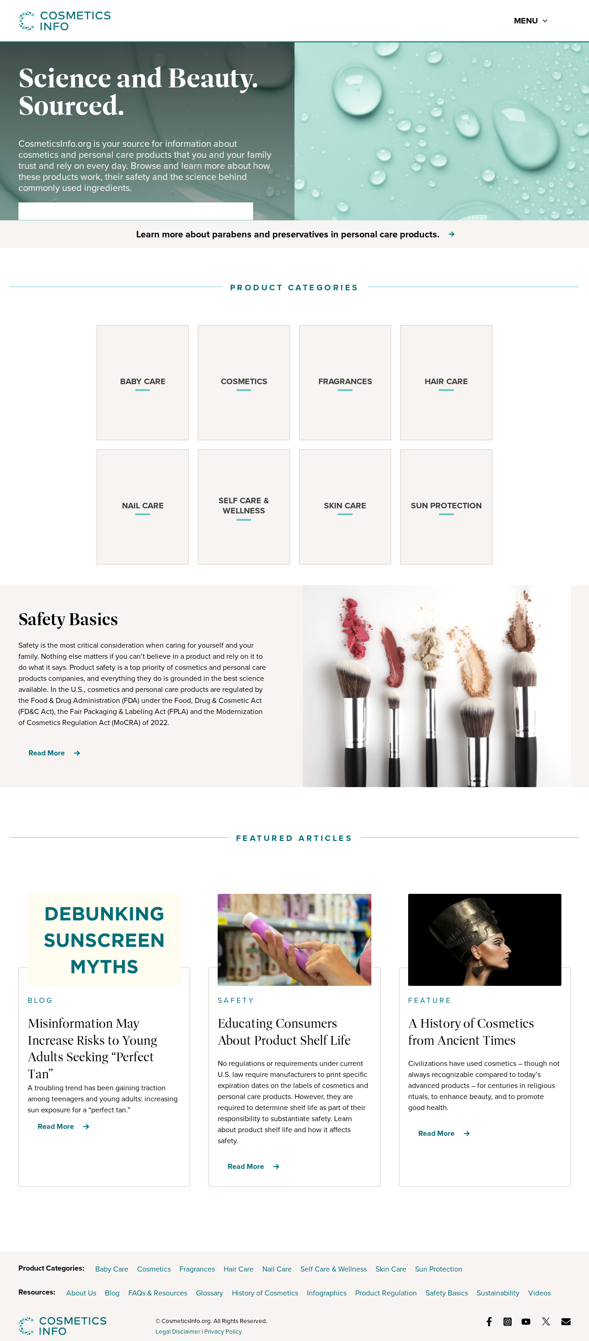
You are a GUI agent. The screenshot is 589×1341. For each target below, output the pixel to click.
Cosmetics (154, 1269)
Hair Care (239, 1269)
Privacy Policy (223, 1331)
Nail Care (277, 1269)
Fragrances (197, 1269)
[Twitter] (546, 1321)
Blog (112, 1293)
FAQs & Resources (157, 1293)
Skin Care (390, 1269)
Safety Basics (447, 1293)
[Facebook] (489, 1321)
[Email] (566, 1321)
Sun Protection (438, 1269)
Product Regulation (386, 1293)
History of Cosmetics (265, 1293)
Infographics (326, 1293)
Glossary (209, 1293)
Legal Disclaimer (178, 1331)
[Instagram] (507, 1321)
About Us (81, 1293)
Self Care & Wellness (333, 1269)
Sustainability (498, 1293)
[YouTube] (526, 1321)
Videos (539, 1293)
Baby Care (111, 1269)
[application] (543, 20)
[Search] (239, 211)
